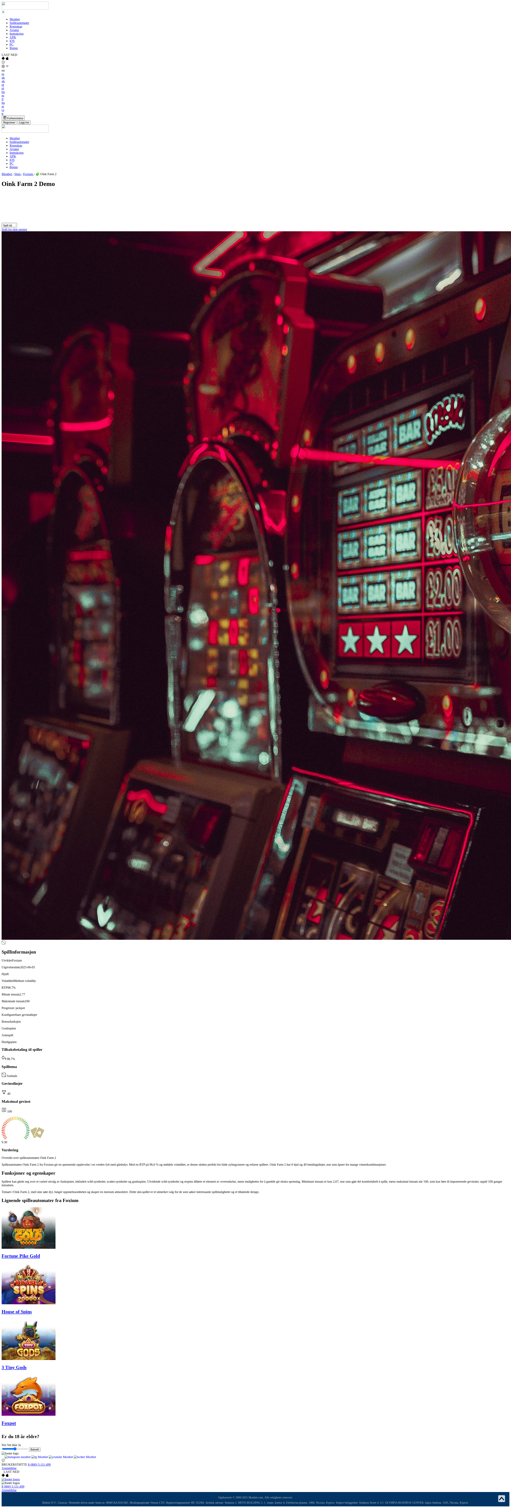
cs (3, 110)
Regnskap (16, 26)
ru (3, 74)
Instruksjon (17, 33)
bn (3, 92)
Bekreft (35, 1449)
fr (3, 99)
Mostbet (15, 19)
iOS (12, 41)
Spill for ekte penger (14, 229)
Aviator (14, 30)
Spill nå (8, 225)
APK (13, 37)
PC (12, 44)
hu (3, 102)
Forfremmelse (14, 118)
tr (2, 113)
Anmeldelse (9, 1468)
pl (3, 88)
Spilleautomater (19, 23)
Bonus (14, 48)
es (3, 95)
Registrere (9, 122)
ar (3, 106)
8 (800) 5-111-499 (39, 1464)
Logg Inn (24, 122)
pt (3, 84)
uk (3, 77)
